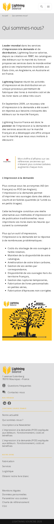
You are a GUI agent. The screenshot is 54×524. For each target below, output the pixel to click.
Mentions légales (11, 490)
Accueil (5, 16)
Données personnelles (14, 494)
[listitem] (4, 403)
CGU (4, 506)
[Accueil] (13, 6)
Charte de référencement (15, 502)
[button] (7, 161)
